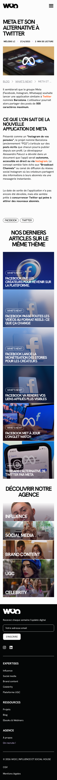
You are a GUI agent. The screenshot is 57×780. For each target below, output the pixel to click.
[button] (51, 6)
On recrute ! (9, 742)
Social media (9, 676)
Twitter (47, 96)
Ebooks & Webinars (13, 720)
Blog (5, 714)
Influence (8, 670)
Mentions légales (12, 773)
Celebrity (8, 686)
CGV (5, 767)
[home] (10, 6)
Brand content (10, 681)
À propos (7, 737)
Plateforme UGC (11, 692)
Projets (7, 709)
